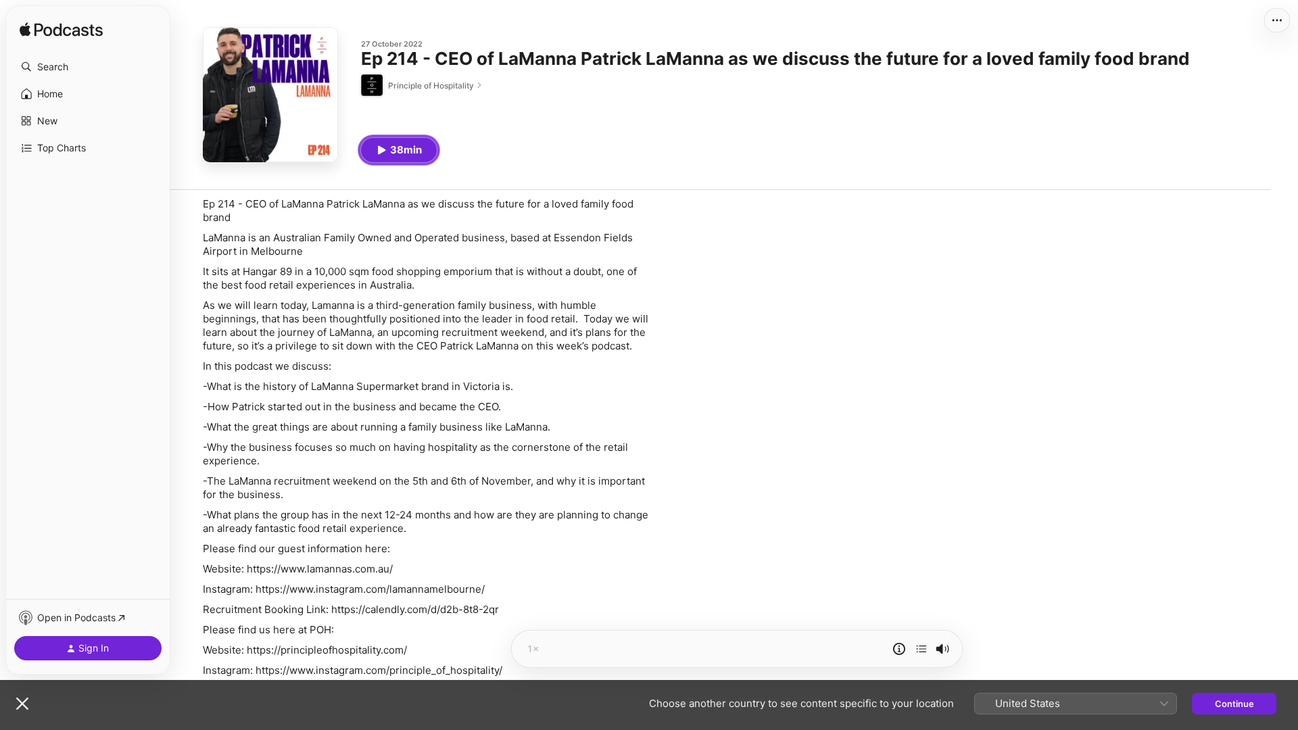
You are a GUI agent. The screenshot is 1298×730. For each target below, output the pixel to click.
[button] (88, 66)
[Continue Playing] (921, 648)
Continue (1234, 703)
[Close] (22, 704)
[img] (61, 30)
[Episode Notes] (899, 648)
